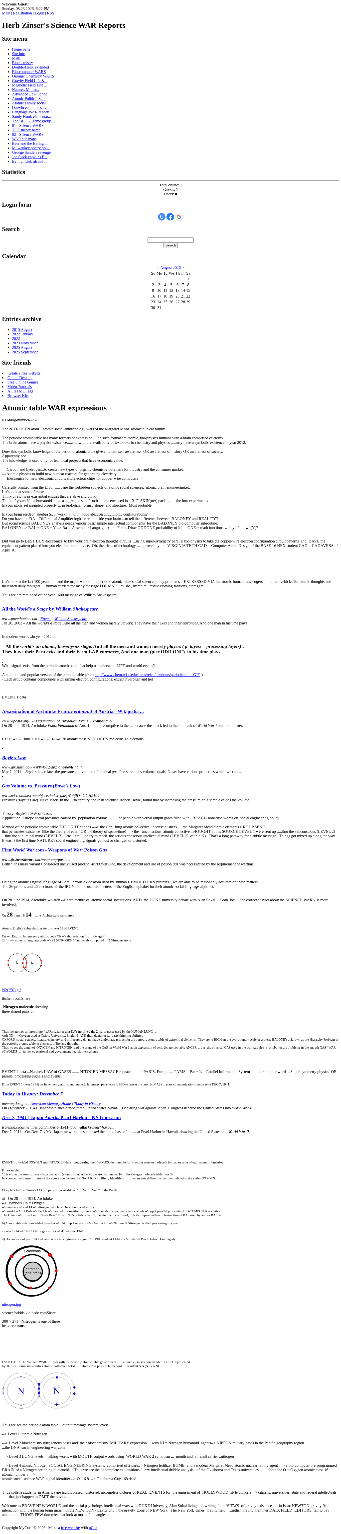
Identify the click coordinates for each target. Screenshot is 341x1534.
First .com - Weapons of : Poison (54, 849)
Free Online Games (22, 382)
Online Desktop (19, 378)
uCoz (93, 1528)
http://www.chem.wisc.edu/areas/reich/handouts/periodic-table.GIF (147, 675)
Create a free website (23, 373)
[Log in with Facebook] (170, 217)
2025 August (22, 347)
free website (70, 1528)
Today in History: (32, 1093)
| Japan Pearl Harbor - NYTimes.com (61, 1117)
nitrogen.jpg (11, 1304)
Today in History (87, 1103)
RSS (50, 13)
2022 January (22, 334)
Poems (45, 618)
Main (6, 13)
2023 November (25, 343)
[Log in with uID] (162, 217)
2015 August (22, 329)
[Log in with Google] (179, 217)
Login (39, 13)
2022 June (20, 338)
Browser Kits (17, 395)
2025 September (25, 352)
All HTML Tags (20, 391)
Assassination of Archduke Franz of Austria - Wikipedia (73, 711)
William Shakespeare (70, 618)
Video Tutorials (19, 386)
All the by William (50, 609)
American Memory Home (50, 1103)
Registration (22, 13)
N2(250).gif (11, 990)
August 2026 (170, 267)
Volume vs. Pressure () (41, 785)
